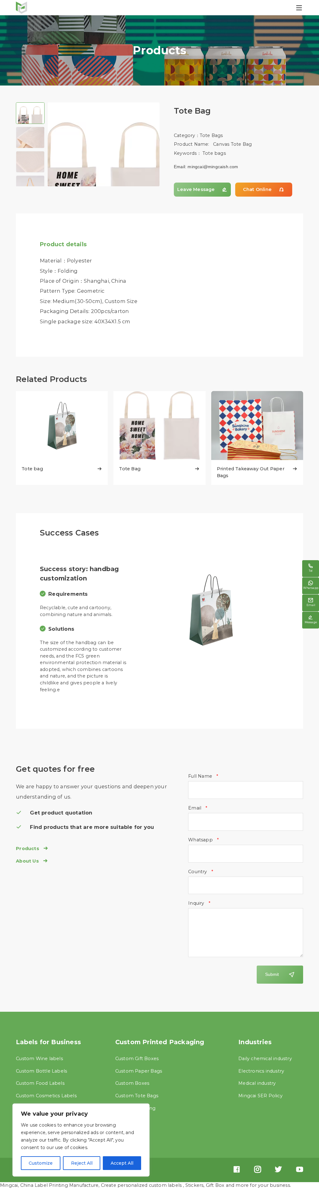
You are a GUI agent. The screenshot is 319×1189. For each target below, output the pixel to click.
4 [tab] (30, 186)
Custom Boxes (132, 1083)
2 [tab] (30, 137)
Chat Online (263, 189)
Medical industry (257, 1083)
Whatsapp (201, 840)
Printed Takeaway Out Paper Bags (257, 472)
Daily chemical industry (265, 1058)
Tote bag (61, 469)
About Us (32, 861)
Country (198, 871)
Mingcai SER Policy (260, 1095)
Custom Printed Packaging (159, 1042)
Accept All (122, 1163)
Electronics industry (261, 1071)
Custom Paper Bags (138, 1071)
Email (195, 808)
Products (32, 848)
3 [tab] (30, 161)
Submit (272, 974)
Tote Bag (159, 469)
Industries (255, 1042)
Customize (41, 1163)
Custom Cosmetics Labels (46, 1095)
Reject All (82, 1163)
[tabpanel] (104, 179)
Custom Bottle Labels (41, 1071)
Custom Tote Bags (136, 1095)
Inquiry (197, 903)
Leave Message (202, 189)
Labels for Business (48, 1042)
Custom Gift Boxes (137, 1058)
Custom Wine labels (39, 1058)
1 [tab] (30, 113)
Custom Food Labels (40, 1083)
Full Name (200, 776)
